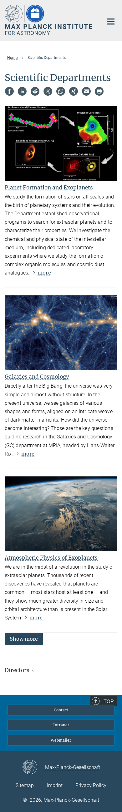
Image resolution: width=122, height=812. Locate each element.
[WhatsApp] (60, 91)
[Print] (99, 91)
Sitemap (25, 785)
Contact (61, 710)
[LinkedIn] (22, 91)
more (44, 273)
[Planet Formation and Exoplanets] (61, 143)
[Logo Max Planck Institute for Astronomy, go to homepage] (49, 20)
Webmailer (61, 740)
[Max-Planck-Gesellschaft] (33, 767)
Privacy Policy (90, 785)
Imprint (55, 785)
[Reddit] (35, 91)
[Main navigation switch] (110, 21)
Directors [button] (18, 670)
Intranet (61, 725)
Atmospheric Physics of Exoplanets (51, 557)
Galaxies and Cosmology (37, 376)
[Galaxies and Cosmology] (61, 332)
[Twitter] (48, 91)
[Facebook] (9, 91)
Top (109, 701)
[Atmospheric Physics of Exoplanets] (61, 513)
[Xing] (73, 91)
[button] (24, 639)
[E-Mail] (86, 91)
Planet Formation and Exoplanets (49, 187)
